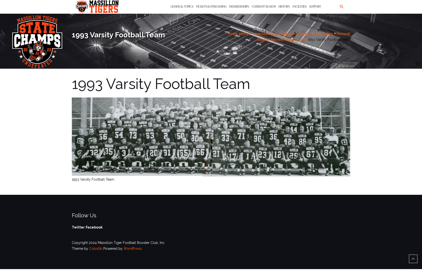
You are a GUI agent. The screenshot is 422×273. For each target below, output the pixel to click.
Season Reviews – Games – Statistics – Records (310, 34)
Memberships (239, 6)
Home (233, 34)
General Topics (181, 6)
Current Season (264, 6)
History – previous (254, 34)
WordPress (133, 249)
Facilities (299, 6)
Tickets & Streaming (211, 6)
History (284, 6)
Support (315, 6)
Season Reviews (271, 40)
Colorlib (95, 249)
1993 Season (296, 40)
